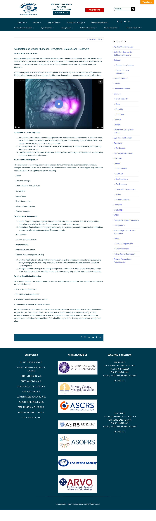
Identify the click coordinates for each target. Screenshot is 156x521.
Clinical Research (121, 78)
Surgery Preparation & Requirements (122, 260)
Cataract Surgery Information (122, 71)
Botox (118, 104)
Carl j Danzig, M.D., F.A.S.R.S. (31, 407)
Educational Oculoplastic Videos (124, 131)
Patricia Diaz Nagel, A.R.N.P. (31, 412)
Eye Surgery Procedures (123, 153)
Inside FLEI (118, 210)
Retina (116, 239)
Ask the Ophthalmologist (123, 47)
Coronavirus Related (122, 89)
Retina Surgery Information (124, 254)
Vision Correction (122, 200)
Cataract (117, 60)
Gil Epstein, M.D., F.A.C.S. (31, 362)
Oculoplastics (119, 225)
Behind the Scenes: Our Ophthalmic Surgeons (123, 53)
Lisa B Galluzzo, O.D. (31, 417)
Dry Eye (117, 125)
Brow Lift (119, 109)
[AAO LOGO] (77, 362)
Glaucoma (118, 205)
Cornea (117, 83)
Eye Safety (118, 143)
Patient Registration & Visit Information (124, 232)
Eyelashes (118, 158)
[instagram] (121, 21)
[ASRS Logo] (77, 421)
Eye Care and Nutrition (123, 138)
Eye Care (119, 174)
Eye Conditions (122, 179)
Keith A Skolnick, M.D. (31, 376)
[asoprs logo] (77, 435)
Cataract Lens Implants (125, 65)
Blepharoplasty (122, 99)
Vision (118, 194)
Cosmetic (117, 94)
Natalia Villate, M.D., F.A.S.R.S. (31, 386)
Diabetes (117, 119)
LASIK (116, 215)
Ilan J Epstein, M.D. (31, 391)
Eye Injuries (120, 148)
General (117, 164)
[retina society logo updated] (77, 457)
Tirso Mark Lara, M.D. (31, 381)
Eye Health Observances (125, 189)
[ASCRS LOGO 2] (77, 400)
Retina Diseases (122, 249)
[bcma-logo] (77, 382)
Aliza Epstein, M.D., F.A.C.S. (31, 402)
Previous (92, 39)
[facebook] (117, 21)
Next (100, 39)
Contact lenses (121, 169)
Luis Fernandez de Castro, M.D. (31, 397)
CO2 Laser (120, 114)
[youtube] (125, 21)
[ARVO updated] (77, 476)
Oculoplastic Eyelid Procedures (126, 220)
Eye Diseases (121, 184)
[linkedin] (129, 21)
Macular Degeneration (124, 244)
